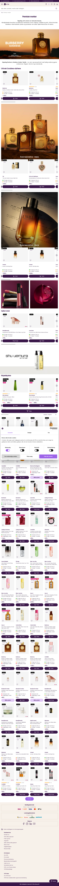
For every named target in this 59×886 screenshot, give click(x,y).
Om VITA (6, 855)
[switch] (22, 450)
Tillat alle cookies (48, 456)
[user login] (48, 4)
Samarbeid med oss (8, 865)
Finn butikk (6, 857)
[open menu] (2, 4)
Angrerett (6, 840)
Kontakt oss (6, 834)
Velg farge (15, 340)
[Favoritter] (51, 4)
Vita (2, 12)
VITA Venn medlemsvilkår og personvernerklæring (15, 877)
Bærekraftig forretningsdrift (10, 861)
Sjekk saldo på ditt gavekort (10, 842)
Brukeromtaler (7, 848)
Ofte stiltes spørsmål (8, 836)
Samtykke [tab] (10, 432)
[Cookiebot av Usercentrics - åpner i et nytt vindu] (51, 428)
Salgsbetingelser (7, 846)
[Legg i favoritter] (4, 83)
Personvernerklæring (8, 859)
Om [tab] (49, 432)
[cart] (57, 4)
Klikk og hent (37, 477)
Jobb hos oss (7, 863)
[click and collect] (54, 4)
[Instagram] (27, 823)
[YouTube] (34, 823)
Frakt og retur (7, 838)
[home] (6, 4)
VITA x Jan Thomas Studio (10, 867)
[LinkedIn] (30, 823)
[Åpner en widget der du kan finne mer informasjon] (53, 880)
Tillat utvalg (29, 456)
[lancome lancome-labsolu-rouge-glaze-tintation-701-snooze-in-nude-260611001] (15, 294)
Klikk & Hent (6, 844)
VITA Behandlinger (8, 869)
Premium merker (7, 12)
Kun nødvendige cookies (11, 456)
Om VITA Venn (7, 875)
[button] (56, 8)
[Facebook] (23, 823)
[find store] (46, 4)
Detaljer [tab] (30, 432)
